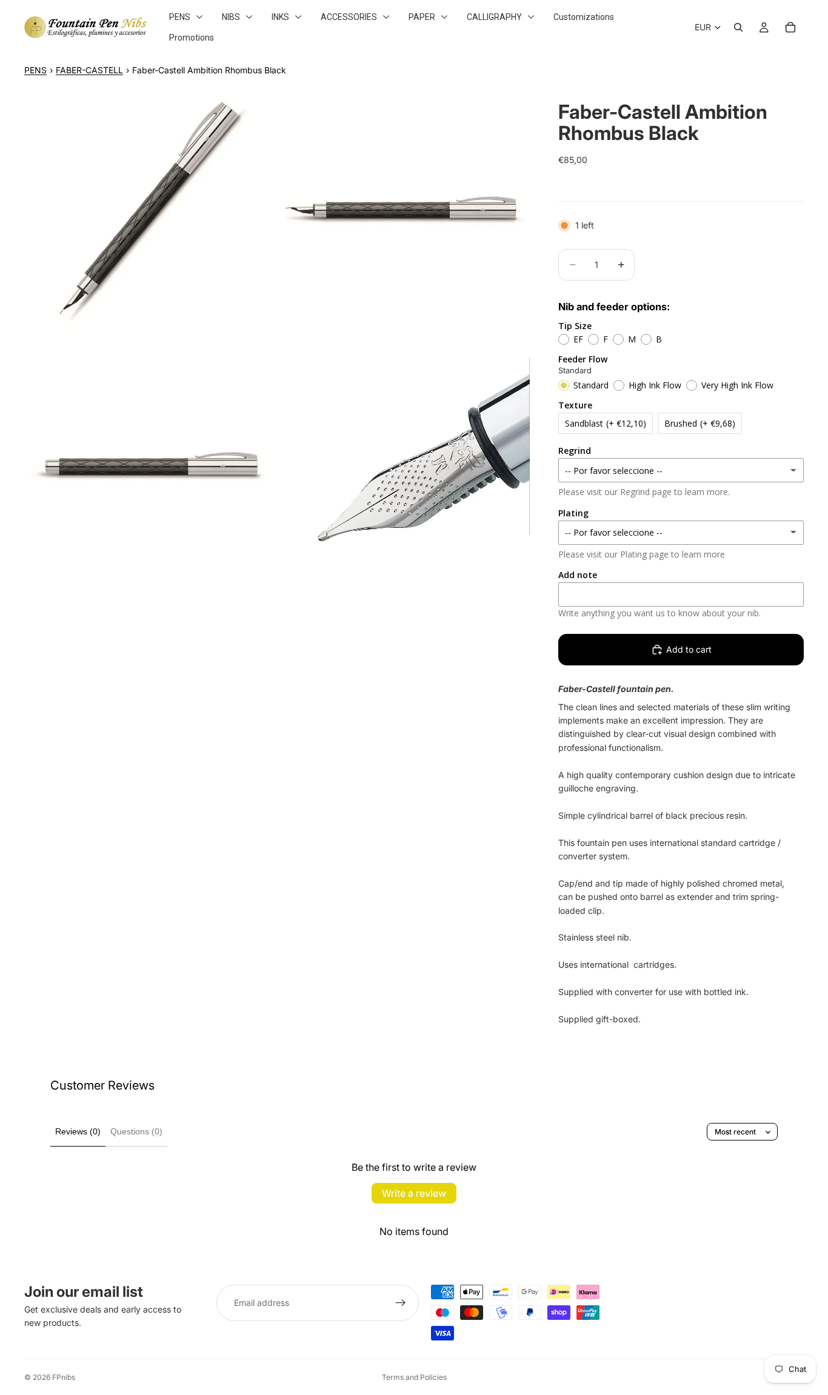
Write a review (414, 1193)
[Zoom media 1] (150, 212)
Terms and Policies (414, 1377)
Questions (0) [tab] (136, 1131)
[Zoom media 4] (404, 466)
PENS (35, 70)
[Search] (738, 27)
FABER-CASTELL (89, 70)
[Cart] (790, 27)
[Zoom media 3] (150, 466)
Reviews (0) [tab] (78, 1131)
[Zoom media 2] (404, 212)
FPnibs (63, 1377)
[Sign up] (400, 1303)
